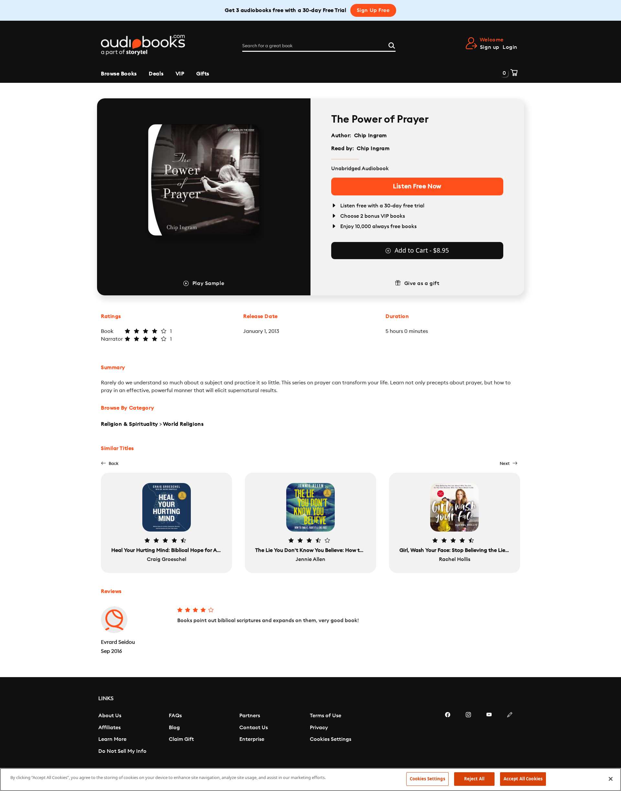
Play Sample (208, 283)
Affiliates (109, 727)
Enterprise (251, 739)
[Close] (611, 779)
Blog (174, 727)
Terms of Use (325, 715)
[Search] (392, 44)
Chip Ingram (370, 135)
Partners (249, 715)
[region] (310, 779)
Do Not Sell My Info (122, 751)
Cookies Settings (330, 739)
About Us (109, 715)
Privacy (319, 727)
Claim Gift (181, 739)
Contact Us (253, 727)
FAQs (175, 715)
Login (510, 47)
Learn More (112, 739)
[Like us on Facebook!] (447, 734)
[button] (109, 463)
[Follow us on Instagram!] (468, 734)
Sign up (489, 47)
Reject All (474, 779)
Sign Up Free (373, 10)
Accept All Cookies (523, 779)
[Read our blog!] (509, 734)
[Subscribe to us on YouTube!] (489, 734)
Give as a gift (422, 283)
